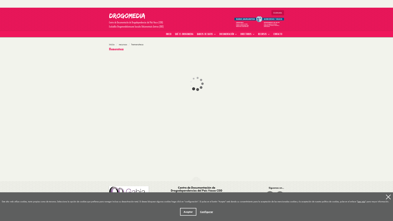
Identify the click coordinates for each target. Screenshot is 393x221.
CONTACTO (277, 34)
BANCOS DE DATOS (205, 34)
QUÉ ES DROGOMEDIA (184, 34)
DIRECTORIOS (246, 34)
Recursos (123, 44)
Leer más (361, 201)
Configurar (206, 211)
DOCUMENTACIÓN (227, 34)
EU (277, 12)
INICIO (168, 34)
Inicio (112, 44)
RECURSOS (263, 34)
